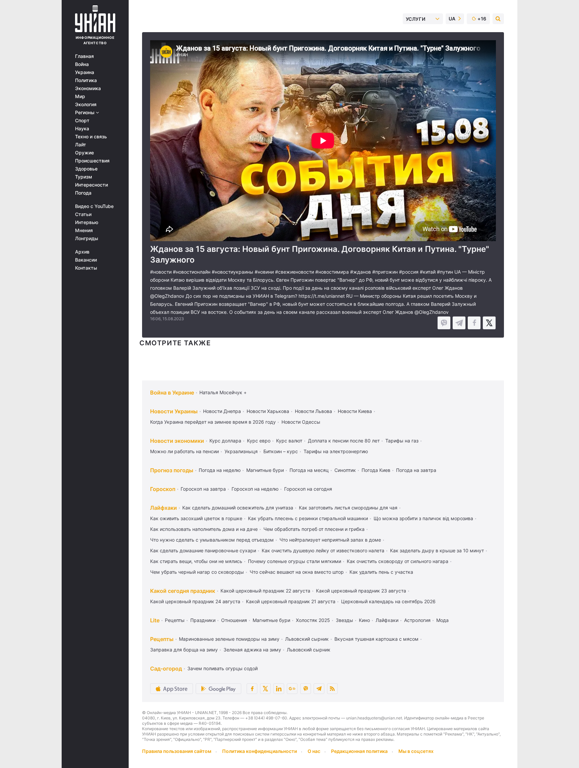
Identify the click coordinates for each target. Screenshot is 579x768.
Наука (82, 128)
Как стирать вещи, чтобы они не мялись (196, 561)
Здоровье (86, 168)
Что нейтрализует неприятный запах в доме (330, 540)
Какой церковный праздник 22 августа (265, 591)
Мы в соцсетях (416, 751)
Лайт (80, 144)
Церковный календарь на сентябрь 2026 (388, 601)
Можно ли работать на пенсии (184, 451)
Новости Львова (313, 411)
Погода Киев (376, 470)
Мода (442, 620)
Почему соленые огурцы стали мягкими (294, 561)
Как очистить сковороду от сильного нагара (397, 561)
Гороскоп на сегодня (308, 489)
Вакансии (86, 260)
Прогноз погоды (171, 470)
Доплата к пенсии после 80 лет (344, 440)
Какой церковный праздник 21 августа (290, 601)
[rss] (332, 688)
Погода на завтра (416, 470)
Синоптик (345, 470)
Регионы (85, 112)
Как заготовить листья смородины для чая (348, 507)
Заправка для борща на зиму (184, 649)
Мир (80, 96)
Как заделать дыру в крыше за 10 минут (437, 550)
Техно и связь (91, 136)
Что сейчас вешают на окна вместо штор (297, 572)
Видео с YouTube (94, 206)
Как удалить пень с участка (381, 572)
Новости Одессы (300, 422)
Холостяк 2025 (313, 620)
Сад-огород (166, 668)
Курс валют (289, 440)
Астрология (417, 620)
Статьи (83, 214)
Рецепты (175, 620)
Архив (82, 252)
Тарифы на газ (402, 440)
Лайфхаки (163, 507)
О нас (314, 751)
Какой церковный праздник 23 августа (361, 591)
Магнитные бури (265, 470)
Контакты (86, 268)
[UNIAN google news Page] (292, 688)
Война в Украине (172, 392)
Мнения (84, 230)
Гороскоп (162, 489)
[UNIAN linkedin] (278, 688)
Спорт (82, 120)
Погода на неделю (220, 470)
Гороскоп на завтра (203, 489)
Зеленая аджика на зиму (252, 649)
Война (82, 64)
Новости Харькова (268, 411)
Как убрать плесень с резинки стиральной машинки (308, 518)
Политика (86, 80)
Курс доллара (225, 440)
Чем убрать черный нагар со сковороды (197, 572)
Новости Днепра (222, 411)
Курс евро (258, 440)
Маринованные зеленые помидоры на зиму (229, 639)
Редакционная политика (359, 751)
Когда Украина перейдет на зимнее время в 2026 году (213, 422)
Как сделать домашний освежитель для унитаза (237, 507)
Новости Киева (355, 411)
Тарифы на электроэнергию (336, 451)
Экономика (88, 88)
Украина (84, 72)
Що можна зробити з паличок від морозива (423, 518)
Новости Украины (174, 411)
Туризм (83, 177)
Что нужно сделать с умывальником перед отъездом (212, 540)
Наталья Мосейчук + (223, 392)
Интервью (86, 222)
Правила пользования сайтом (176, 751)
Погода (83, 193)
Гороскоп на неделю (255, 489)
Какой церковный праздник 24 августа (195, 601)
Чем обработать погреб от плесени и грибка (314, 529)
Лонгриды (86, 238)
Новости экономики (177, 440)
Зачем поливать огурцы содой (222, 668)
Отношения (234, 620)
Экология (85, 104)
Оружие (84, 152)
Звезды (344, 620)
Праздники (202, 620)
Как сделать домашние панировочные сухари (203, 550)
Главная (84, 56)
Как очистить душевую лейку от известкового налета (323, 550)
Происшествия (92, 160)
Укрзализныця (241, 451)
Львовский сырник (307, 639)
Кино (364, 620)
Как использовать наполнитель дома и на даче (204, 529)
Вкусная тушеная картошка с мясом (376, 639)
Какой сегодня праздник (182, 590)
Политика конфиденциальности (259, 751)
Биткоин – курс (280, 451)
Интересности (91, 185)
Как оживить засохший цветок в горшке (196, 518)
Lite (154, 620)
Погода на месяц (309, 470)
